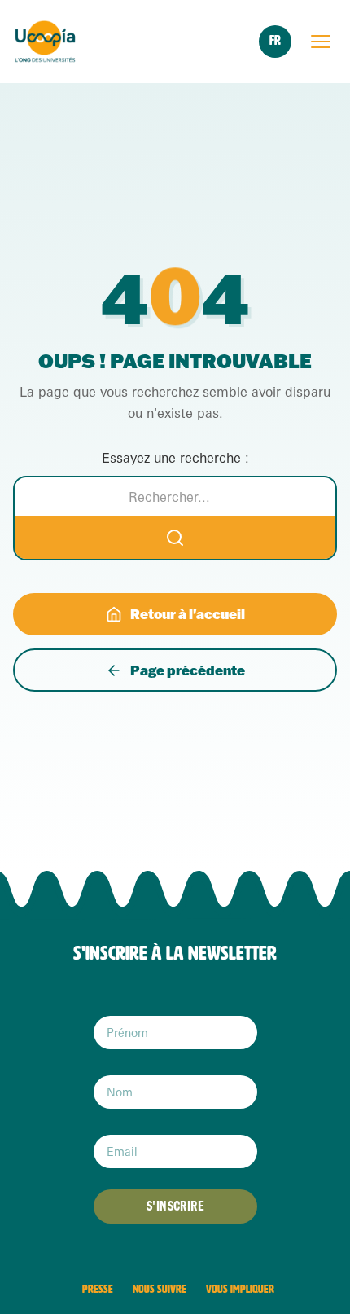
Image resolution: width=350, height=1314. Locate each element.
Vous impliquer (240, 1289)
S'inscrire (175, 1206)
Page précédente (187, 670)
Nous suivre (159, 1289)
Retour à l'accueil (187, 613)
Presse (97, 1289)
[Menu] (320, 41)
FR (275, 40)
